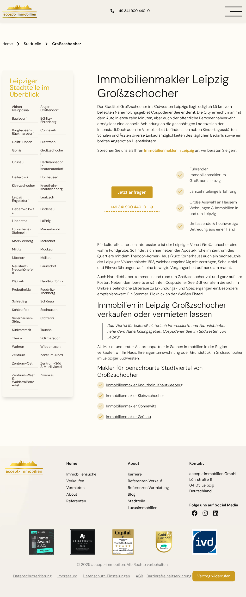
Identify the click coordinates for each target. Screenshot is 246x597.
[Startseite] (19, 11)
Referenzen (76, 501)
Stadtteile (32, 43)
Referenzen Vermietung (148, 487)
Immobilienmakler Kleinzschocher (135, 395)
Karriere (135, 474)
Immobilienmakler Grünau (128, 416)
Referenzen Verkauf (145, 480)
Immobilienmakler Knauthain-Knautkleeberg (144, 385)
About (71, 494)
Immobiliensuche (81, 474)
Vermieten (75, 487)
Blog (131, 494)
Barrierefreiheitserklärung (169, 576)
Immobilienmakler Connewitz (131, 406)
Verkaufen (75, 480)
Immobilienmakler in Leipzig (169, 150)
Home (7, 43)
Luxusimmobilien (142, 507)
